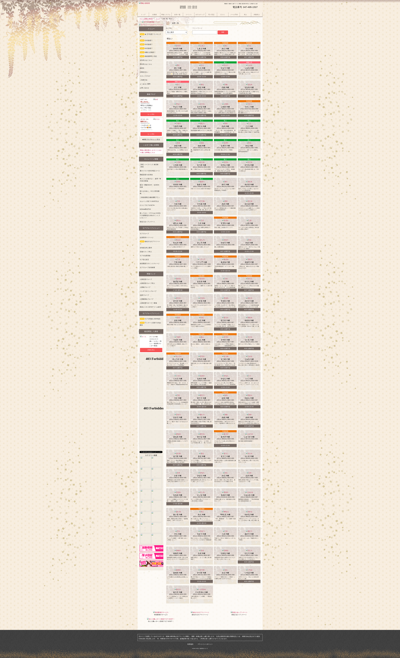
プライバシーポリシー (205, 644)
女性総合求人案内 (146, 248)
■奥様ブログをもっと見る (151, 139)
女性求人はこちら (146, 60)
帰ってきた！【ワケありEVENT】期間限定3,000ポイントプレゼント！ (150, 215)
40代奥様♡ (146, 48)
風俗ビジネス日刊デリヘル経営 (150, 307)
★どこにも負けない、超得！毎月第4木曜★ (150, 180)
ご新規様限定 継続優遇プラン (150, 197)
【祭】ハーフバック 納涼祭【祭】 (149, 166)
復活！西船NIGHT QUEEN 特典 (150, 186)
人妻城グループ (145, 287)
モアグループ (144, 233)
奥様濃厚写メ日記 (148, 56)
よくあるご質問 (145, 84)
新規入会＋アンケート (147, 222)
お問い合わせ (144, 88)
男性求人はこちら (146, 64)
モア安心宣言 (144, 259)
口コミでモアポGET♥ (147, 205)
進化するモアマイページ (150, 243)
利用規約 (190, 644)
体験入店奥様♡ (147, 52)
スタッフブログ (145, 76)
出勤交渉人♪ (144, 72)
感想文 (142, 68)
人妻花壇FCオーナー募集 (148, 303)
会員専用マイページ (146, 237)
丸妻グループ (144, 295)
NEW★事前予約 (145, 209)
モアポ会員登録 (145, 255)
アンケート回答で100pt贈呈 (150, 324)
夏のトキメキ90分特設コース (150, 171)
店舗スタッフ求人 (146, 251)
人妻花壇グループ (146, 279)
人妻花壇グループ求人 (147, 283)
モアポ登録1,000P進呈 (150, 319)
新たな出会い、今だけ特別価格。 (149, 192)
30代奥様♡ (146, 44)
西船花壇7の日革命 (146, 175)
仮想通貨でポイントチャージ (149, 263)
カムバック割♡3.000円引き (149, 201)
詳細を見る (151, 350)
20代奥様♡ (146, 40)
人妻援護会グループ (146, 299)
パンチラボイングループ (148, 291)
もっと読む (151, 114)
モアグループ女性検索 (147, 267)
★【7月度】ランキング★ (150, 35)
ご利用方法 (143, 80)
